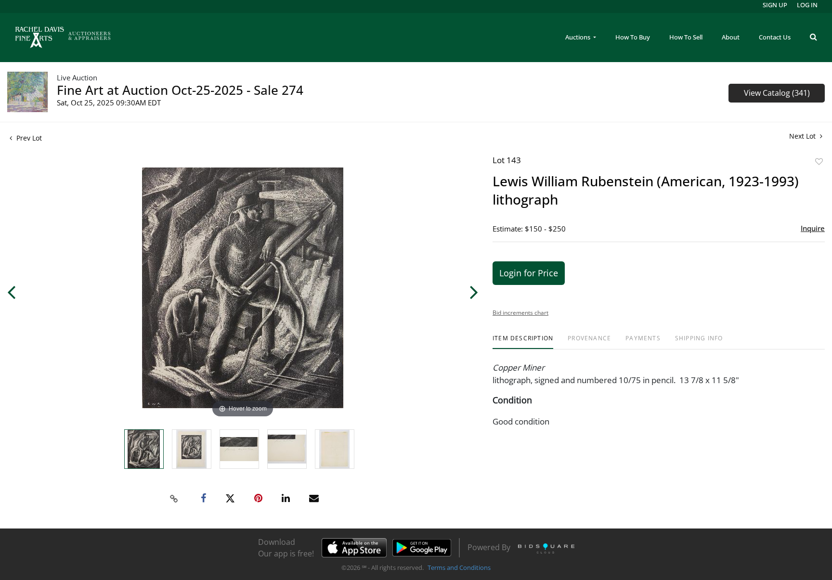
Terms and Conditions (459, 567)
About (731, 37)
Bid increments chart (520, 313)
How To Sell (685, 37)
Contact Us (775, 37)
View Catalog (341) (777, 93)
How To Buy (632, 37)
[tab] (523, 342)
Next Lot (803, 136)
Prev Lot (28, 137)
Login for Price (528, 273)
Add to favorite (819, 161)
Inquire (813, 228)
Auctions (578, 37)
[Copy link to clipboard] (174, 498)
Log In (807, 4)
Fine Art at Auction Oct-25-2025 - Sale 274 (180, 90)
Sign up (775, 4)
